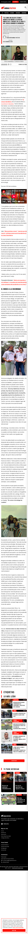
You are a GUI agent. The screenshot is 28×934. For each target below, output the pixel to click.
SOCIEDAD (18, 13)
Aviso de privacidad (6, 836)
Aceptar (14, 930)
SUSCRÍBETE (15, 1)
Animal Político (4, 844)
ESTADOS (12, 13)
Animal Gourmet (5, 846)
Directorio (3, 834)
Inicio (2, 830)
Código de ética (5, 838)
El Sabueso (3, 848)
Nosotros (3, 832)
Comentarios (14, 760)
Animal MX (3, 850)
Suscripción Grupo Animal (7, 858)
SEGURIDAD (24, 13)
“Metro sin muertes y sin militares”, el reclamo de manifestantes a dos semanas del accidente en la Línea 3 (14, 282)
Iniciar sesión (23, 1)
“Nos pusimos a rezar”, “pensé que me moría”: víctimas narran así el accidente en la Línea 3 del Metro (14, 233)
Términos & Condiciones (17, 868)
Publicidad (3, 857)
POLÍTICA (6, 13)
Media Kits (6, 823)
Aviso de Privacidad (18, 927)
